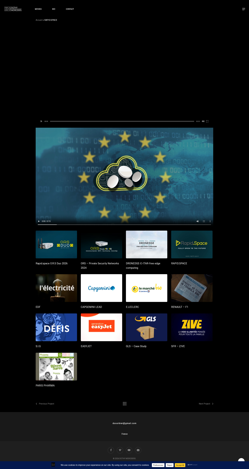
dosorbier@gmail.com (124, 423)
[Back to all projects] (124, 403)
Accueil (39, 20)
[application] (124, 75)
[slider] (122, 121)
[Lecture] (41, 121)
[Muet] (203, 121)
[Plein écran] (207, 121)
